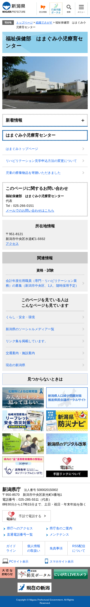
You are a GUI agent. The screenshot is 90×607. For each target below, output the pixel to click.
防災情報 (42, 8)
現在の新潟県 (15, 365)
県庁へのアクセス (20, 528)
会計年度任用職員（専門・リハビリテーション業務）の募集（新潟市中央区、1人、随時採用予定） (42, 283)
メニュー (81, 8)
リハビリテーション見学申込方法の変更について (41, 161)
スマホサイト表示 (62, 561)
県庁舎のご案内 (61, 528)
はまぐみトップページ (22, 149)
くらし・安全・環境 (20, 317)
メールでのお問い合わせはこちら (30, 210)
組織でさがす (44, 22)
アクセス (12, 243)
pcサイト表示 (18, 561)
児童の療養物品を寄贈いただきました (33, 173)
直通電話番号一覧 (20, 534)
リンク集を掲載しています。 (27, 341)
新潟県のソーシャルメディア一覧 (30, 329)
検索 (68, 8)
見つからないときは (45, 379)
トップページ (24, 22)
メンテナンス (59, 534)
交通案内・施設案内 (20, 353)
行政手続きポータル (55, 8)
